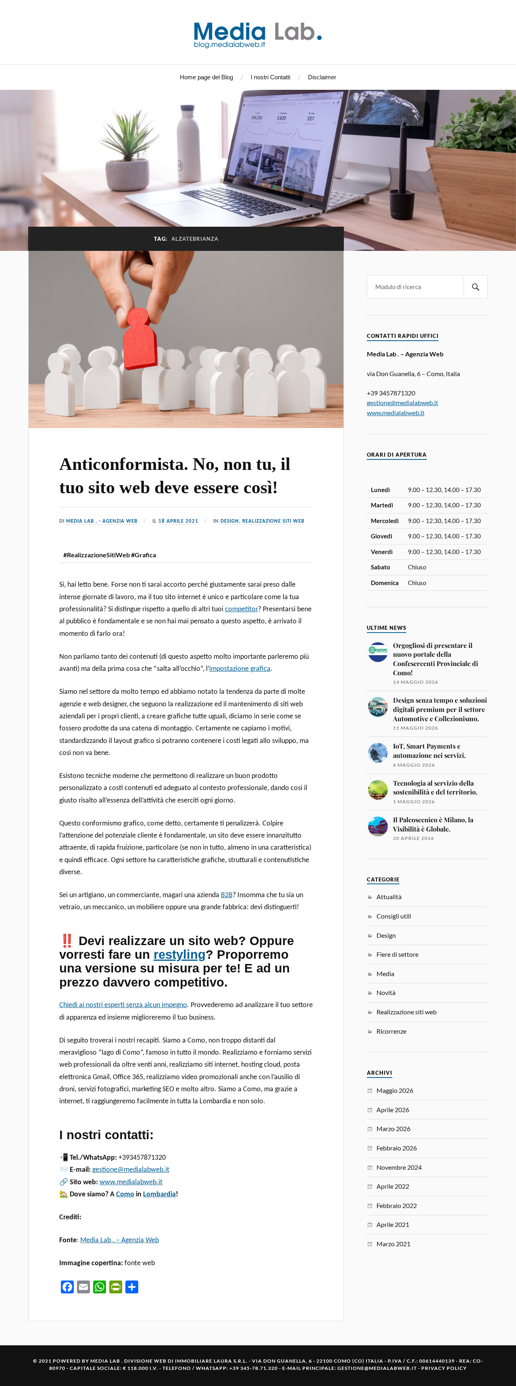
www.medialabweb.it (131, 1182)
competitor (241, 609)
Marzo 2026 (393, 1128)
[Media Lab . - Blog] (258, 31)
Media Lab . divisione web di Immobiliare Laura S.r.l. (169, 1361)
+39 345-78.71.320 (253, 1368)
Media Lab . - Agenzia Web (101, 521)
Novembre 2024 (399, 1167)
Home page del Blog (206, 77)
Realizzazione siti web (273, 521)
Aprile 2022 (393, 1186)
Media (385, 973)
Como (125, 1194)
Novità (386, 992)
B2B (227, 895)
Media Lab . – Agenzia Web (119, 1240)
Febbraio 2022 (397, 1205)
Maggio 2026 (395, 1090)
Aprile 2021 (393, 1224)
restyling (180, 954)
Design (230, 521)
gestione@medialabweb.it (130, 1170)
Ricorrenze (391, 1031)
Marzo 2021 (393, 1243)
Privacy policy (444, 1368)
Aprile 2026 (393, 1109)
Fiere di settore (397, 954)
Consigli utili (394, 916)
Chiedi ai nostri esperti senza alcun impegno (123, 1005)
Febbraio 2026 (397, 1148)
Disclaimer (322, 77)
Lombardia (159, 1194)
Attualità (389, 896)
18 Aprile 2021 (178, 521)
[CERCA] (476, 287)
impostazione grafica (239, 669)
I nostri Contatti (270, 77)
